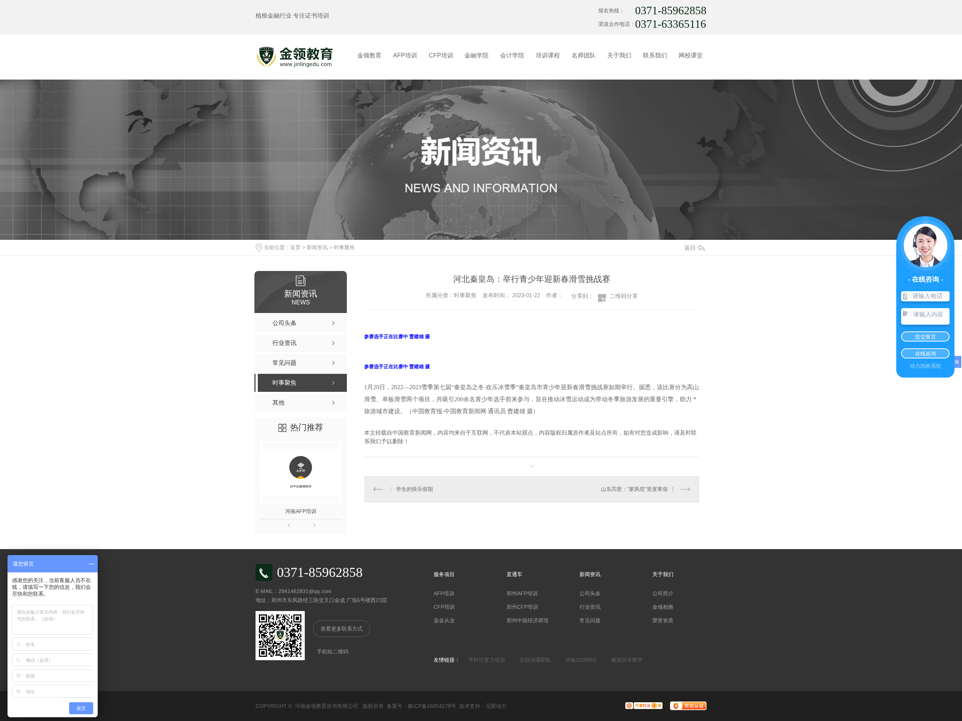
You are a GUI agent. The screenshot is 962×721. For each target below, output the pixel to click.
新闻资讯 (317, 247)
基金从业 (444, 620)
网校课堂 (691, 55)
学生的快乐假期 (414, 489)
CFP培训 (441, 55)
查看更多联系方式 (342, 629)
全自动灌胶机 (535, 660)
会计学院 (512, 55)
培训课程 (548, 55)
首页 (295, 247)
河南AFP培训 (300, 511)
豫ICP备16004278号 (432, 706)
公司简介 (662, 593)
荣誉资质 (662, 620)
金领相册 (662, 607)
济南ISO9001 (581, 660)
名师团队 (584, 55)
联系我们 (655, 55)
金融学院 (476, 55)
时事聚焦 (344, 247)
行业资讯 (589, 607)
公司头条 (589, 593)
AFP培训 (405, 55)
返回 (690, 247)
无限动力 (496, 706)
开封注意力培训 (486, 660)
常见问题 (589, 620)
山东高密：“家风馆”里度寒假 (634, 489)
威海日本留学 (627, 660)
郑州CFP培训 (522, 607)
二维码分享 (624, 296)
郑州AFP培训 (522, 593)
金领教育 (369, 55)
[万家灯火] (640, 705)
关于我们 (619, 55)
